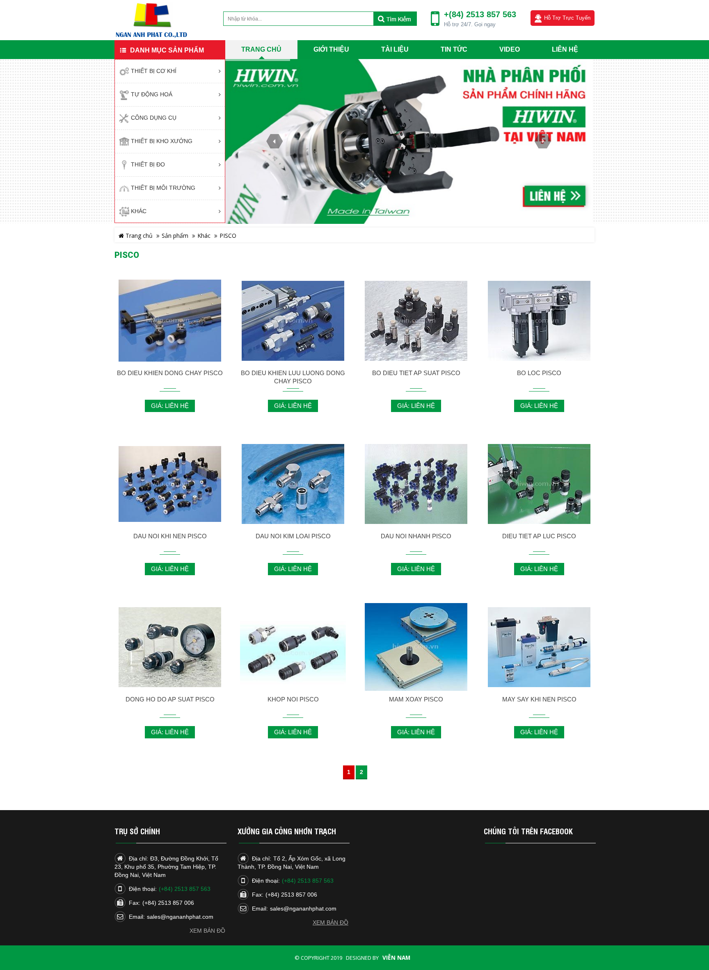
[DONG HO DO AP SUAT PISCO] (170, 647)
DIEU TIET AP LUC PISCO (539, 536)
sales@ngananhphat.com (180, 916)
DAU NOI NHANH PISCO (416, 536)
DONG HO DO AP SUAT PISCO (170, 699)
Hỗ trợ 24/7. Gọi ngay (470, 24)
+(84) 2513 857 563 (480, 14)
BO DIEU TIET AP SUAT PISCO (416, 372)
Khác (203, 235)
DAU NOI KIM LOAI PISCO (293, 536)
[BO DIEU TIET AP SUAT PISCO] (416, 320)
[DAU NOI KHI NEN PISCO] (170, 483)
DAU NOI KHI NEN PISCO (170, 536)
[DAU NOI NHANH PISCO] (416, 483)
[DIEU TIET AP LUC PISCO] (539, 483)
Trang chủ (138, 235)
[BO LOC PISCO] (539, 320)
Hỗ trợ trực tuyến (567, 18)
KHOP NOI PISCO (293, 699)
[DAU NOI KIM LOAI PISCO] (293, 483)
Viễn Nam (396, 957)
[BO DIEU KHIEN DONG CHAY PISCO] (170, 320)
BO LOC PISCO (539, 372)
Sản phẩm (175, 235)
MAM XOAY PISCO (416, 699)
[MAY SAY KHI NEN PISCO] (539, 647)
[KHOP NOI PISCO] (293, 653)
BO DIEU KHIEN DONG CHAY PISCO (170, 372)
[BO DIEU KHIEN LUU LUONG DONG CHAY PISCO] (293, 320)
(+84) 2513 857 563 (184, 889)
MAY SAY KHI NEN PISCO (539, 699)
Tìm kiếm (394, 18)
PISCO (228, 235)
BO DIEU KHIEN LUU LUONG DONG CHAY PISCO (293, 377)
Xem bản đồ (207, 930)
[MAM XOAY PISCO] (416, 647)
